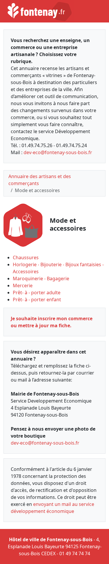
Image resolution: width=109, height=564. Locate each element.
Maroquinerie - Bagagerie (41, 278)
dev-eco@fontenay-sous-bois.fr (58, 152)
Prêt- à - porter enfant (37, 299)
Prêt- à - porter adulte (36, 292)
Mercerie (23, 285)
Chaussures (26, 257)
